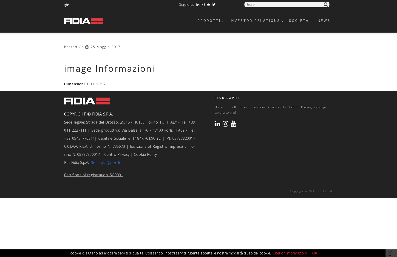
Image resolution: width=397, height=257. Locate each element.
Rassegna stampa (313, 107)
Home (219, 107)
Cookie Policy (145, 154)
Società (299, 21)
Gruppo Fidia (277, 107)
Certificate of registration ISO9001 (93, 174)
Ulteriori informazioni (290, 253)
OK (314, 253)
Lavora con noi (225, 112)
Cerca (326, 4)
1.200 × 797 (95, 84)
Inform (293, 107)
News (324, 21)
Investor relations (255, 21)
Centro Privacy (117, 154)
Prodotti (209, 21)
